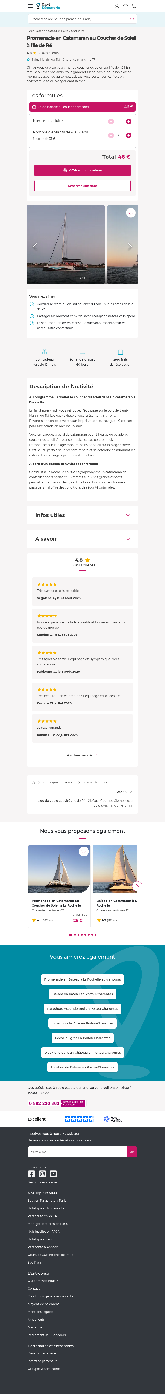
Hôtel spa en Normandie (46, 1208)
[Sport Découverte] (48, 6)
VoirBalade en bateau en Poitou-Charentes (56, 30)
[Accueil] (33, 782)
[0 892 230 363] (82, 1103)
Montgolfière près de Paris (48, 1224)
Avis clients (36, 1320)
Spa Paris (35, 1262)
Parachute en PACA (42, 1216)
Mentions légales (40, 1312)
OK (132, 1152)
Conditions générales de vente (50, 1296)
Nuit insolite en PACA (44, 1232)
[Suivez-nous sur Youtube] (53, 1174)
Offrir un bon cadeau (85, 170)
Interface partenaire (42, 1361)
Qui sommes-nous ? (43, 1281)
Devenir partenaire (42, 1353)
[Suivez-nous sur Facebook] (31, 1174)
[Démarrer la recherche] (132, 19)
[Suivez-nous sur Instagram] (42, 1174)
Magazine (35, 1327)
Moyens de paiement (43, 1304)
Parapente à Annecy (43, 1247)
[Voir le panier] (134, 6)
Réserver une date (82, 186)
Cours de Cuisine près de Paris (50, 1255)
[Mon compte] (117, 6)
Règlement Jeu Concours (47, 1335)
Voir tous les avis (80, 755)
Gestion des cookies (43, 1182)
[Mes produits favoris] (125, 6)
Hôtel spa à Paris (40, 1239)
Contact (34, 1289)
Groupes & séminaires (44, 1369)
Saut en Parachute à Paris (47, 1201)
